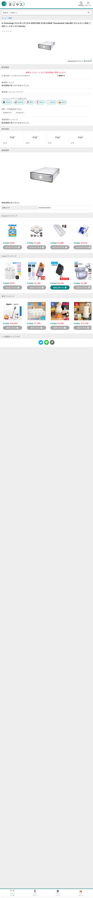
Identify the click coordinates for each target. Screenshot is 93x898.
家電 (10, 18)
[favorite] (89, 23)
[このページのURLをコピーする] (52, 342)
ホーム (4, 18)
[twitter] (41, 342)
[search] (89, 12)
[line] (46, 342)
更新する (62, 76)
